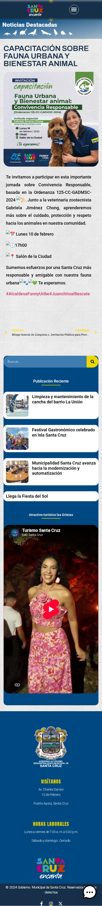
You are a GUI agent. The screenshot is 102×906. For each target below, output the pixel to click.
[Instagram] (51, 903)
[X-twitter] (60, 903)
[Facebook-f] (41, 903)
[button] (74, 9)
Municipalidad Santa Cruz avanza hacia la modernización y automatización (64, 468)
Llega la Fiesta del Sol (27, 496)
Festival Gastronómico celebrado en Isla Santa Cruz (63, 432)
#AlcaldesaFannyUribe (27, 293)
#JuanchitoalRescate (69, 293)
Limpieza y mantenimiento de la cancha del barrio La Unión (62, 399)
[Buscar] (92, 362)
